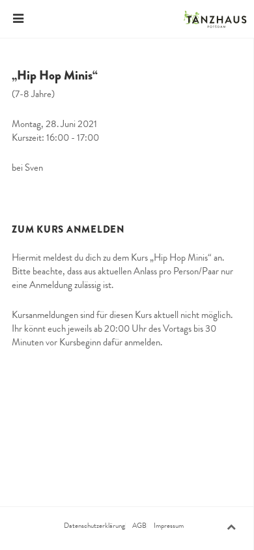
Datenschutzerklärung (94, 525)
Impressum (169, 525)
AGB (139, 525)
